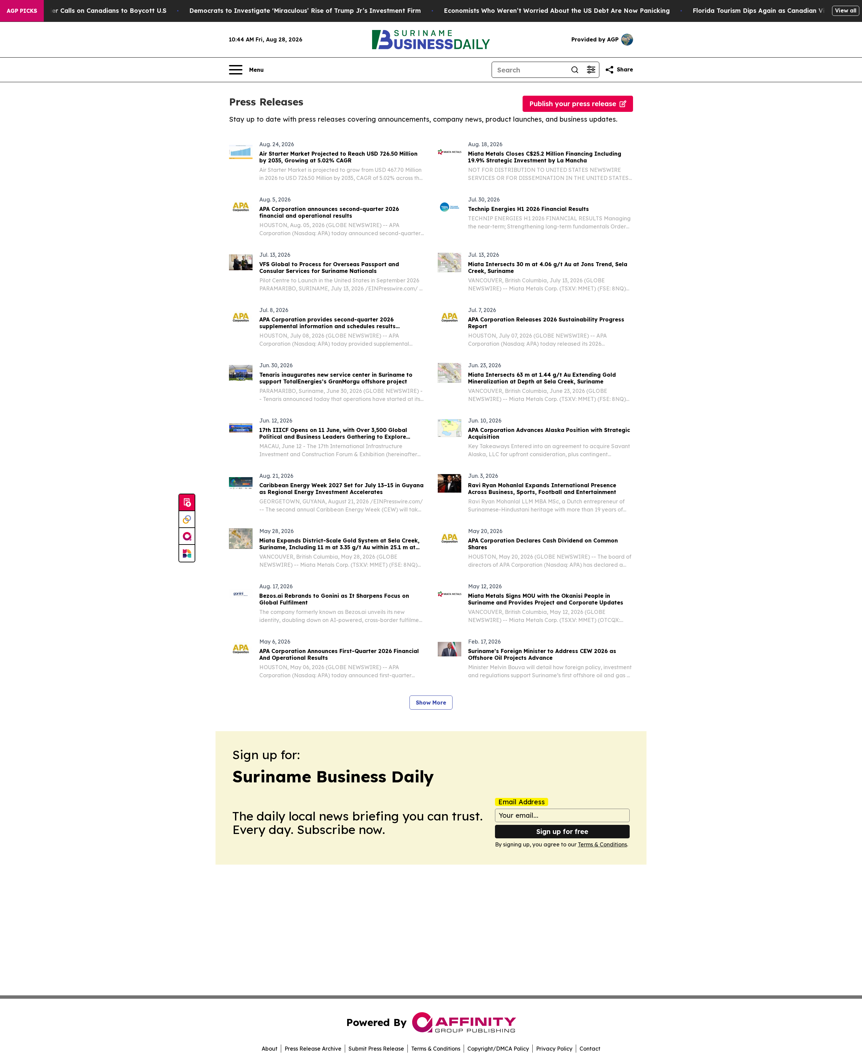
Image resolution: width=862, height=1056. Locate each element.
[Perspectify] (187, 519)
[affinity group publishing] (187, 536)
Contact (589, 1048)
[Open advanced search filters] (591, 69)
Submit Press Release (376, 1048)
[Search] (575, 69)
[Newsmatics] (187, 553)
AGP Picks (22, 10)
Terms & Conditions (602, 844)
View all (845, 10)
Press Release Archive (313, 1048)
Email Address (521, 802)
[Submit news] (187, 502)
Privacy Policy (554, 1048)
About (269, 1048)
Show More (431, 702)
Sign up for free (562, 831)
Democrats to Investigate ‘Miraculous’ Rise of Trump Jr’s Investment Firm (305, 10)
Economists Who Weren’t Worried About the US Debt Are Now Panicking (557, 10)
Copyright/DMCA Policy (498, 1048)
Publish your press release (572, 103)
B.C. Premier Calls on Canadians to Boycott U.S (93, 10)
